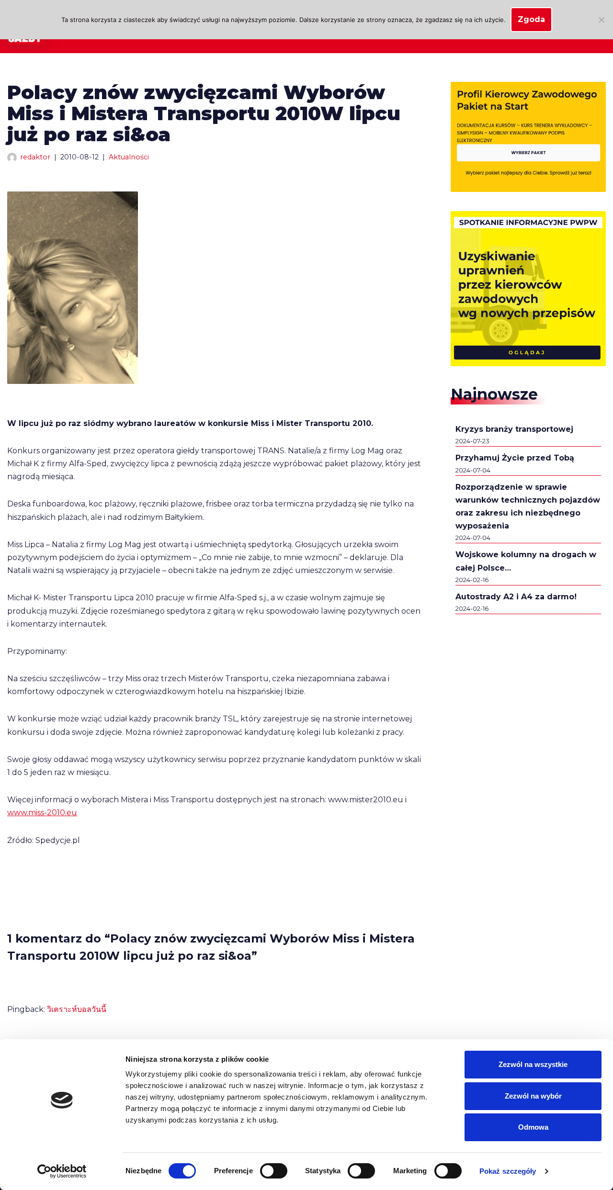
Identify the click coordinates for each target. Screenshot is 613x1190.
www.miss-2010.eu (42, 812)
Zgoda (531, 19)
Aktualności (129, 157)
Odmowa (533, 1127)
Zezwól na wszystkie (533, 1064)
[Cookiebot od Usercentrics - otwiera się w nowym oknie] (62, 1171)
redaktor (35, 157)
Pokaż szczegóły (507, 1171)
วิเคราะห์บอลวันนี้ (76, 1009)
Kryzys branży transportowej (514, 429)
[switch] (273, 1171)
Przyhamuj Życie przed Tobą (514, 457)
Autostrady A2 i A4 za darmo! (516, 596)
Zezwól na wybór (533, 1096)
